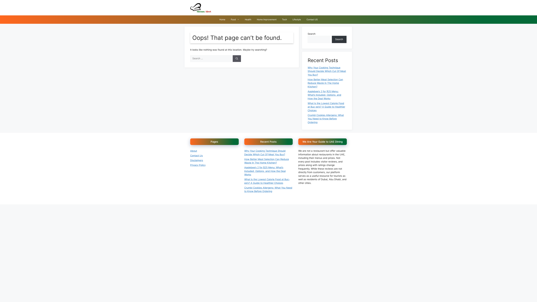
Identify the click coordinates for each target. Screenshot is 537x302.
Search (311, 33)
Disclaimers (196, 160)
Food (233, 19)
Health (248, 19)
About (193, 150)
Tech (284, 19)
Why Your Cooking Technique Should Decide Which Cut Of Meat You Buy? (327, 71)
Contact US (312, 19)
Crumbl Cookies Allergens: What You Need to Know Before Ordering (326, 119)
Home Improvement (266, 19)
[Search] (237, 58)
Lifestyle (297, 19)
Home (222, 19)
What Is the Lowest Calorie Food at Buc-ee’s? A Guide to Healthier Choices (326, 107)
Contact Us (196, 155)
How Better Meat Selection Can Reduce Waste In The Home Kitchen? (325, 83)
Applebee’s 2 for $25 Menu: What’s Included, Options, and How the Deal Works (324, 95)
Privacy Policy (198, 165)
